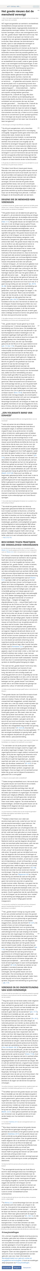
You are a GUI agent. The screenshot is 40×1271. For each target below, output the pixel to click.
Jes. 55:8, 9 (14, 299)
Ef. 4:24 (13, 965)
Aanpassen (27, 1268)
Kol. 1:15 (10, 346)
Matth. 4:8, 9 (13, 1047)
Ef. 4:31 (31, 923)
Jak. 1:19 (6, 983)
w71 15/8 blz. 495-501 (14, 6)
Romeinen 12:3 (17, 647)
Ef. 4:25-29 (20, 728)
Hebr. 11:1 (5, 222)
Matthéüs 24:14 (13, 1122)
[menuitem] (2, 2)
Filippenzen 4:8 (23, 874)
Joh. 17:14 (33, 1012)
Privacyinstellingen (22, 1263)
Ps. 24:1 (34, 1018)
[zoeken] (37, 2)
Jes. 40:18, (32, 284)
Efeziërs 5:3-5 (5, 550)
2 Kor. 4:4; (5, 1047)
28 (5, 286)
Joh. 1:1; (4, 346)
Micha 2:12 (8, 1203)
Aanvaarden (7, 1268)
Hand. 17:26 (30, 1054)
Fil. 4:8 (33, 868)
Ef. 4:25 (28, 763)
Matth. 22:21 (6, 1112)
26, (2, 286)
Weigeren (17, 1268)
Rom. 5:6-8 (18, 393)
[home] (2, 2)
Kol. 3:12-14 (7, 537)
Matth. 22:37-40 (7, 473)
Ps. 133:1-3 (29, 1216)
